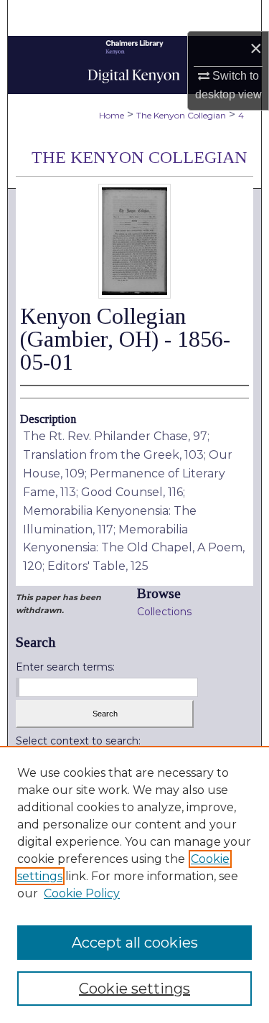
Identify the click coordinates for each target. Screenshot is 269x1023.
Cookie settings (134, 988)
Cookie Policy (82, 893)
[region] (134, 884)
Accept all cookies (135, 942)
